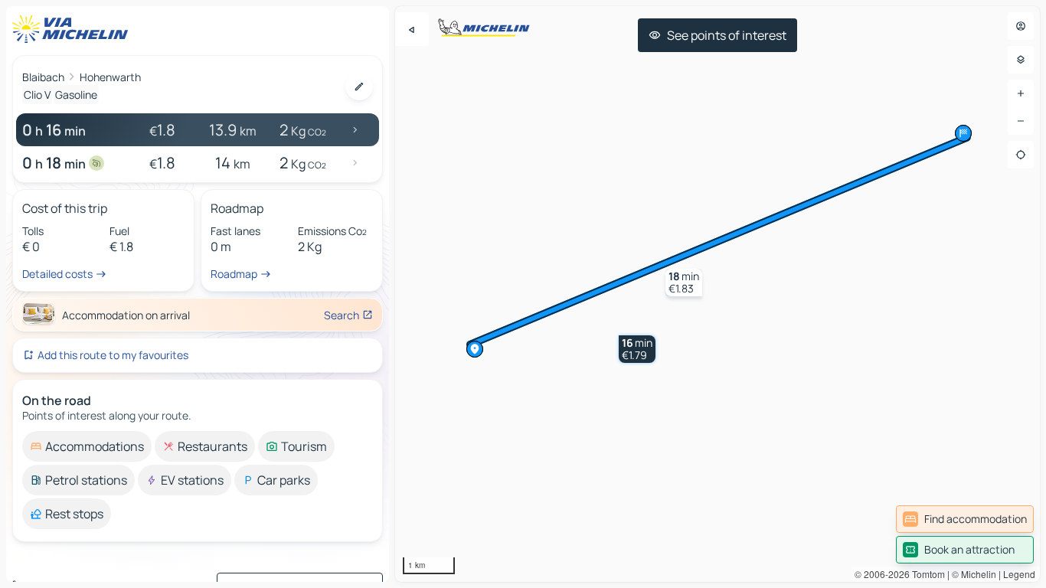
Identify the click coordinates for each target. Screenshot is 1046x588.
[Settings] (1021, 60)
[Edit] (359, 86)
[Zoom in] (1021, 93)
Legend (1019, 573)
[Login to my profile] (1021, 26)
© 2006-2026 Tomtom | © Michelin (925, 573)
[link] (965, 519)
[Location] (1021, 154)
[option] (87, 446)
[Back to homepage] (73, 29)
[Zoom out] (1021, 121)
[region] (717, 294)
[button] (637, 349)
